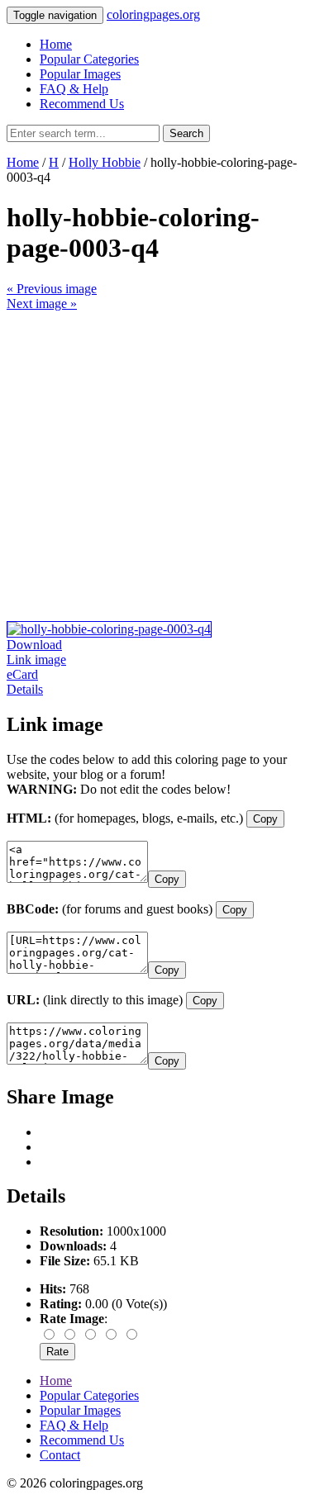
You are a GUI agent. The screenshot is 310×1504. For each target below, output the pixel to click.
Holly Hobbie (105, 162)
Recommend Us (82, 104)
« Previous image (52, 289)
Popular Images (80, 74)
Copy (265, 819)
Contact (60, 1455)
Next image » (42, 304)
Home (56, 44)
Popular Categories (89, 59)
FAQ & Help (74, 89)
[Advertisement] (155, 466)
